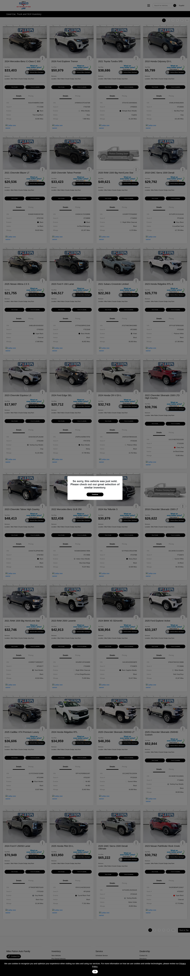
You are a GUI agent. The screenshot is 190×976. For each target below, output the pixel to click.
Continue (95, 494)
